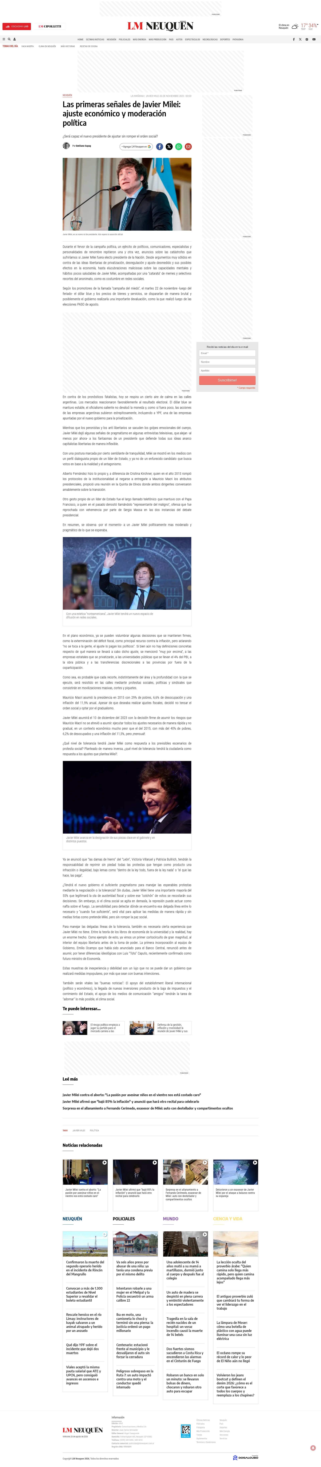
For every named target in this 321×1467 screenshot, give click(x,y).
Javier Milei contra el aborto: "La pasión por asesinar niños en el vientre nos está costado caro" (132, 1095)
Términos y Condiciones (205, 1442)
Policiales (124, 39)
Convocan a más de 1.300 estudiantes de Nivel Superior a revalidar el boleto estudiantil (84, 1294)
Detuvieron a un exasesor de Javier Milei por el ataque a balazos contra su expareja (235, 1193)
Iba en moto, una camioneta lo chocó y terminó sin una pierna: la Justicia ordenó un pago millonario (134, 1322)
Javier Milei (152, 95)
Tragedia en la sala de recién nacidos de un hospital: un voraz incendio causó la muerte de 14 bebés (185, 1326)
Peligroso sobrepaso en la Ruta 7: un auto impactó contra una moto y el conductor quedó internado (134, 1379)
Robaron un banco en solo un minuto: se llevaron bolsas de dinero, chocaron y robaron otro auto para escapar (185, 1383)
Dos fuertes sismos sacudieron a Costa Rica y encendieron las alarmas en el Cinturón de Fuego (185, 1355)
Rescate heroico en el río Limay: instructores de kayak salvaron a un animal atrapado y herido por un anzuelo (84, 1322)
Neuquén (111, 39)
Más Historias (68, 46)
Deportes (225, 39)
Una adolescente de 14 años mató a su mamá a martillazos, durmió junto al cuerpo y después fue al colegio (185, 1270)
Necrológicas (210, 39)
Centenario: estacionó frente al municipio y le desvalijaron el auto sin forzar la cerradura (133, 1351)
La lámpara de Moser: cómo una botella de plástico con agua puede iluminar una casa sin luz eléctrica (234, 1330)
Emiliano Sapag (83, 145)
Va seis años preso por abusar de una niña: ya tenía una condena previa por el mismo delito (134, 1268)
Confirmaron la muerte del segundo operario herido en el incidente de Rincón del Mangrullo (85, 1268)
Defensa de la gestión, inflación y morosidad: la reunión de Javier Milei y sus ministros (172, 1029)
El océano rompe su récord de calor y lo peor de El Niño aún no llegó (234, 1357)
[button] (4, 39)
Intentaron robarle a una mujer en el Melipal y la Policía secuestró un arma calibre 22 (134, 1294)
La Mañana (137, 95)
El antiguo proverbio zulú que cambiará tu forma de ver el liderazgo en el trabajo (235, 1302)
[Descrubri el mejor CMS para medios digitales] (245, 1460)
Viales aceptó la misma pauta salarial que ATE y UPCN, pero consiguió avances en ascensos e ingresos (83, 1375)
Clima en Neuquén (47, 46)
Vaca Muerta (27, 46)
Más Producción (157, 39)
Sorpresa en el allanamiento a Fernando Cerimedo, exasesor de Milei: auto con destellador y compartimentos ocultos (148, 1108)
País (171, 39)
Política (94, 1130)
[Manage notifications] (313, 1448)
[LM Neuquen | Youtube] (314, 39)
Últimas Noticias (95, 39)
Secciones (224, 1435)
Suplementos (201, 1439)
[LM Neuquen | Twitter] (301, 39)
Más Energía (139, 39)
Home (80, 39)
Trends (199, 1435)
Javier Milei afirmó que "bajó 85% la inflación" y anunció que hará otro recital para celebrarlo (131, 1101)
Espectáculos (192, 39)
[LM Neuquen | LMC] (50, 26)
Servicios (223, 1439)
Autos (179, 39)
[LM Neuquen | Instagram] (307, 39)
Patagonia (238, 39)
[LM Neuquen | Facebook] (294, 39)
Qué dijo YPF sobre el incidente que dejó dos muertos (82, 1349)
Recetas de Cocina (88, 46)
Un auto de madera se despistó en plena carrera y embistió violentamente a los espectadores (185, 1298)
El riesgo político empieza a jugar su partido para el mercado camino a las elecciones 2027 (105, 1029)
